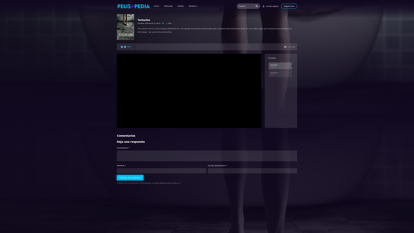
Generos (192, 6)
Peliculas (168, 6)
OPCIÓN (274, 66)
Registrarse (289, 6)
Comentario (123, 148)
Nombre (121, 165)
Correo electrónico (217, 165)
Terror (158, 23)
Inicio (156, 6)
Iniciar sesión (272, 6)
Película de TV (150, 23)
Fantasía (141, 23)
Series (180, 6)
